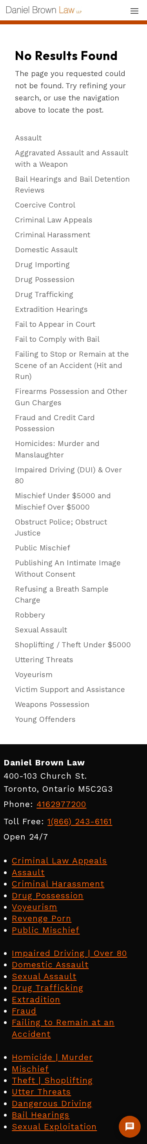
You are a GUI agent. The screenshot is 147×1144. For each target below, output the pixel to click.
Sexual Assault (41, 629)
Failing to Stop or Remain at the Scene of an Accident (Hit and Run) (72, 365)
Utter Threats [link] (41, 1092)
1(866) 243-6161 (79, 821)
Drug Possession (44, 279)
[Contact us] (130, 1127)
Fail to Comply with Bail (57, 339)
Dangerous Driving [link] (52, 1103)
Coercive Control (45, 204)
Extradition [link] (36, 999)
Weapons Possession (52, 704)
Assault (28, 137)
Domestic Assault (46, 249)
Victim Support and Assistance (70, 689)
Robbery (30, 614)
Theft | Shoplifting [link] (52, 1080)
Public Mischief (42, 547)
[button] (134, 10)
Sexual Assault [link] (44, 976)
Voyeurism (34, 674)
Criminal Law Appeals (54, 219)
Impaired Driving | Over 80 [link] (69, 953)
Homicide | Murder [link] (52, 1057)
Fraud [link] (24, 1011)
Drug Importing (42, 264)
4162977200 (61, 804)
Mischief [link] (30, 1069)
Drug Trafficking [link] (47, 988)
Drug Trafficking (44, 294)
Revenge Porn (41, 918)
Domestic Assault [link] (50, 964)
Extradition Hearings (51, 309)
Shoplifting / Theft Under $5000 (73, 644)
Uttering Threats (44, 659)
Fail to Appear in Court (55, 324)
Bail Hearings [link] (40, 1115)
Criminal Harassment (52, 234)
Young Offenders (45, 719)
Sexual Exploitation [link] (54, 1126)
